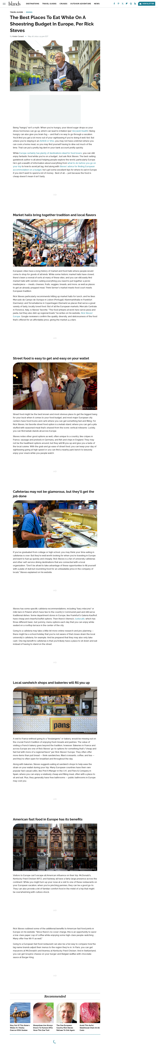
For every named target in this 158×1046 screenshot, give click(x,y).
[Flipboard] (127, 4)
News (96, 4)
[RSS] (135, 4)
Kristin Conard (18, 36)
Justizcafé (80, 618)
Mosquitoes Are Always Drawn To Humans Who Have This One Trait (43, 1027)
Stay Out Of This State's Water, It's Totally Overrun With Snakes (20, 1027)
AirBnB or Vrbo (47, 141)
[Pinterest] (118, 4)
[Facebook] (114, 4)
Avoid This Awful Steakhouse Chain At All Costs (90, 1027)
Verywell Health (80, 131)
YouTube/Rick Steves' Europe (86, 408)
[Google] (131, 4)
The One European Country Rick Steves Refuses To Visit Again (65, 1027)
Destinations (32, 4)
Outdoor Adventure (80, 4)
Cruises (63, 4)
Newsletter (148, 4)
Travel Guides (49, 4)
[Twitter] (122, 4)
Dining (29, 12)
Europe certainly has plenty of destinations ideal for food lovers (50, 153)
